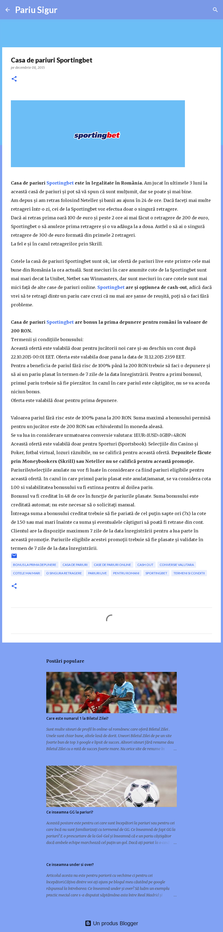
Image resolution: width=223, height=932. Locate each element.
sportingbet (156, 573)
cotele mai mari (26, 573)
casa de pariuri (75, 565)
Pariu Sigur (36, 9)
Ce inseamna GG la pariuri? (69, 812)
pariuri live (97, 573)
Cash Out (145, 565)
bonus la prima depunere (34, 565)
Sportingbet (60, 183)
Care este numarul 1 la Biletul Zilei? (77, 718)
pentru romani (126, 573)
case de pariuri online (112, 565)
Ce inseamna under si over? (70, 864)
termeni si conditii (189, 573)
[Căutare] (215, 9)
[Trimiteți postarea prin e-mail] (14, 558)
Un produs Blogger (114, 923)
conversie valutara (177, 565)
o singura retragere (64, 573)
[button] (14, 79)
